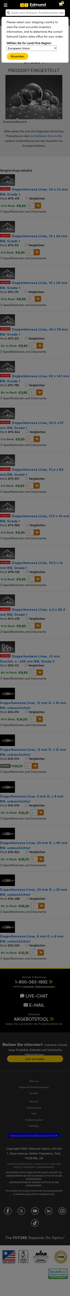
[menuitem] (18, 4)
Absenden (17, 56)
